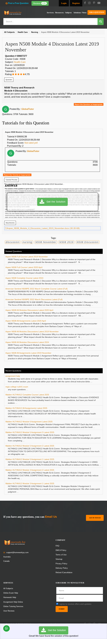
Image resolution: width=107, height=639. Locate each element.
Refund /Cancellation (64, 572)
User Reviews (8, 611)
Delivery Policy (62, 568)
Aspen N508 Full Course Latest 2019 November (26, 256)
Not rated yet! (31, 143)
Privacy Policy (61, 564)
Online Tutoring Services (13, 606)
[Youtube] (99, 3)
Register (76, 3)
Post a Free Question (18, 3)
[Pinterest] (94, 3)
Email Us (51, 516)
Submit (62, 609)
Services (50, 13)
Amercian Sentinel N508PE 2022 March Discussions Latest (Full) (34, 299)
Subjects (68, 13)
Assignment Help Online (13, 602)
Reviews (39, 3)
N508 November (45, 242)
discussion (13, 242)
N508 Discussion (88, 242)
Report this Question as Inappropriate (89, 104)
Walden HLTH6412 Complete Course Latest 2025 (27, 395)
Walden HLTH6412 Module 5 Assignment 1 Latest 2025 (29, 459)
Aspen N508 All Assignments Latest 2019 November (28, 353)
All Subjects (8, 588)
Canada (6, 561)
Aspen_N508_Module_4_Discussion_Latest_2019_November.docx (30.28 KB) (43, 228)
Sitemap (59, 559)
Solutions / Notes (80, 13)
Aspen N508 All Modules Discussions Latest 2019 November (32, 331)
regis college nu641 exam (16, 387)
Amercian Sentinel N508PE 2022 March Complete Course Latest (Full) (36, 289)
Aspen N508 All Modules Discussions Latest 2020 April (29, 310)
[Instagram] (89, 3)
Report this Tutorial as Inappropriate (17, 175)
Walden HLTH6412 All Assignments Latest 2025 (26, 408)
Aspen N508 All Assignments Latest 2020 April (25, 321)
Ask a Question (96, 12)
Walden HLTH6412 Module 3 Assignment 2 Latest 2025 (29, 470)
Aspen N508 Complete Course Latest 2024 (24, 278)
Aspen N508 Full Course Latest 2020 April (23, 267)
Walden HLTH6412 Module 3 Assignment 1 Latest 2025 (29, 483)
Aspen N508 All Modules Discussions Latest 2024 (27, 342)
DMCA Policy (61, 550)
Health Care (20, 62)
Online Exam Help (10, 593)
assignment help (12, 376)
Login (63, 3)
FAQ (57, 546)
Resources (59, 13)
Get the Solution (54, 201)
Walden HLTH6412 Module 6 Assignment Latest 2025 (29, 421)
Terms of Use (61, 555)
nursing (27, 242)
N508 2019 (66, 242)
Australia (6, 557)
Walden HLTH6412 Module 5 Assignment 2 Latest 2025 (29, 446)
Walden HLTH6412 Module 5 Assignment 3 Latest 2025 (29, 432)
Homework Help (9, 597)
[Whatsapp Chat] (6, 628)
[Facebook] (84, 3)
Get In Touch (95, 518)
